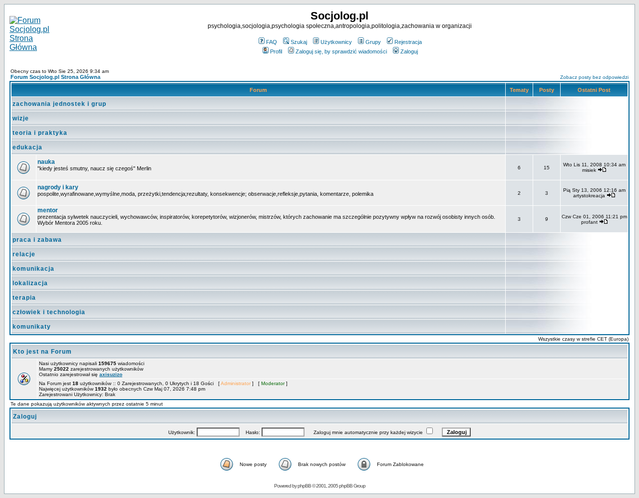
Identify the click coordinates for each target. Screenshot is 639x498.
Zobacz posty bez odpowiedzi (594, 77)
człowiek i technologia (48, 312)
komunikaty (31, 326)
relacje (23, 254)
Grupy (373, 42)
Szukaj (299, 42)
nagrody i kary (57, 187)
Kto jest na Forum (42, 351)
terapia (24, 297)
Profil (276, 51)
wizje (20, 118)
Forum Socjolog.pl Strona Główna (55, 77)
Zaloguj (409, 51)
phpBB (304, 486)
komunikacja (33, 268)
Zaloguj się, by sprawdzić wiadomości (341, 51)
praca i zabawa (37, 239)
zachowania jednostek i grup (59, 103)
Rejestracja (408, 42)
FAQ (271, 42)
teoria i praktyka (39, 132)
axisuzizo (110, 374)
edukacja (27, 147)
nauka (46, 161)
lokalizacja (30, 283)
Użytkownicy (336, 42)
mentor (47, 210)
